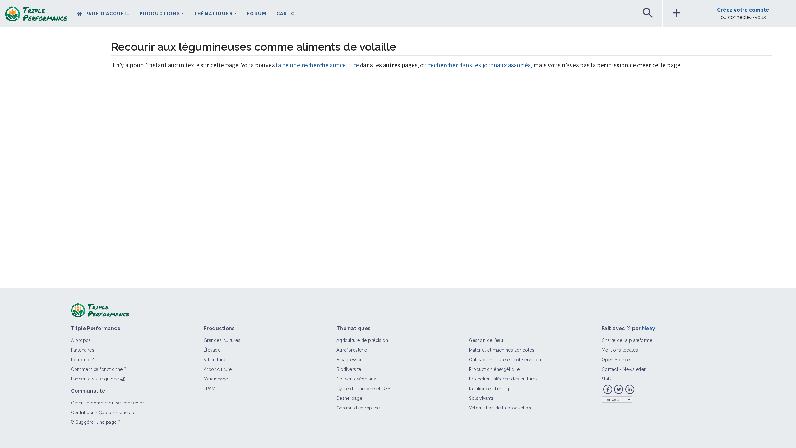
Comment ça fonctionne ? (98, 369)
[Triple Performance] (36, 16)
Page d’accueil (107, 13)
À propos (81, 340)
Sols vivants (481, 398)
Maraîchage (216, 378)
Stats (607, 378)
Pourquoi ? (82, 359)
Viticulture (214, 359)
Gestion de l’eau (486, 340)
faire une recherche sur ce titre (317, 65)
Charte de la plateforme (627, 340)
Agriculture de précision (362, 340)
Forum (256, 13)
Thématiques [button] (213, 13)
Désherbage (349, 398)
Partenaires (82, 350)
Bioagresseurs (351, 359)
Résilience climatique (491, 388)
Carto (285, 13)
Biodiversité (348, 369)
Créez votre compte (743, 10)
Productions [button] (160, 13)
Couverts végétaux (356, 378)
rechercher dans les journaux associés (479, 65)
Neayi (649, 328)
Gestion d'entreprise (358, 407)
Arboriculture (218, 369)
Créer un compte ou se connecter (107, 402)
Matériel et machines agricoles (501, 350)
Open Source (616, 359)
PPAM (209, 388)
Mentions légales (620, 350)
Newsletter (634, 369)
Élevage (212, 350)
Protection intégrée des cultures (503, 378)
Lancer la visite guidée (95, 378)
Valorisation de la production (500, 407)
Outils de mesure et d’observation (505, 359)
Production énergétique (494, 369)
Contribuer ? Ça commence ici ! (105, 412)
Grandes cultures (222, 340)
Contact (610, 369)
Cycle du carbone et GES (363, 388)
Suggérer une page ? (97, 422)
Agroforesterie (351, 350)
